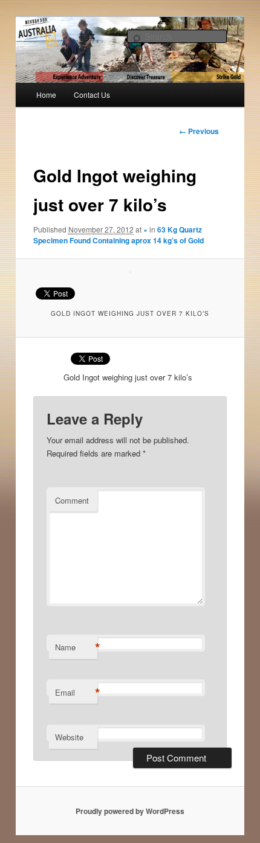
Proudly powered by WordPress (130, 811)
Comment (72, 500)
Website (69, 737)
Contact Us (92, 94)
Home (46, 94)
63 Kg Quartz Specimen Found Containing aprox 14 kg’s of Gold (118, 235)
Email (76, 692)
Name (76, 647)
